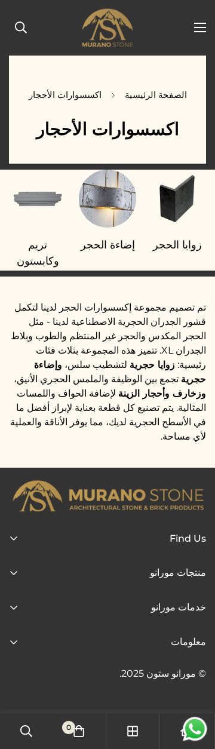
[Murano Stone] (107, 28)
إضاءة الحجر (108, 244)
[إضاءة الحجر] (108, 199)
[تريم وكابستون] (38, 199)
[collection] (133, 731)
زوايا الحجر (177, 244)
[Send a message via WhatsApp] (195, 729)
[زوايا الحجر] (177, 199)
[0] (79, 731)
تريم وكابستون (38, 253)
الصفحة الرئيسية (156, 94)
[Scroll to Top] (21, 686)
